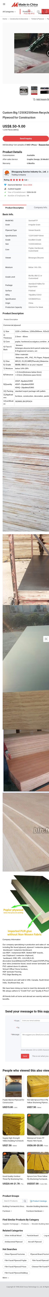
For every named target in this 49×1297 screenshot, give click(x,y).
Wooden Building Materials (37, 1206)
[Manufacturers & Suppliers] (24, 4)
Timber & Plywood (37, 19)
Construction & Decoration (19, 19)
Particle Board (32, 1235)
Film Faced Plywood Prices (15, 1266)
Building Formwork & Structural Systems (19, 1206)
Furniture (6, 1211)
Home (5, 19)
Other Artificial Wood (13, 1235)
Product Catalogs (39, 1201)
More (5, 1277)
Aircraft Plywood (35, 1241)
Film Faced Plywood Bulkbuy (16, 1273)
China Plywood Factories (15, 1254)
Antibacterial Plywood (13, 1241)
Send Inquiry (26, 138)
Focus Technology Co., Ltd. (33, 1287)
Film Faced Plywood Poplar (16, 1260)
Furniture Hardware (34, 1211)
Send (25, 1056)
